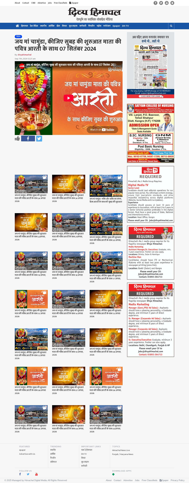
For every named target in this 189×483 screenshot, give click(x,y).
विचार (64, 26)
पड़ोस (99, 26)
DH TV (125, 26)
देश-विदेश (34, 26)
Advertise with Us (27, 454)
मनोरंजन (107, 26)
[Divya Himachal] (94, 14)
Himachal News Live (121, 450)
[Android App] (172, 3)
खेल (58, 26)
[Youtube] (167, 3)
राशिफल (53, 462)
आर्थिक (51, 26)
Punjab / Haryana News (122, 454)
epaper (22, 450)
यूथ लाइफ (73, 26)
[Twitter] (161, 3)
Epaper (75, 3)
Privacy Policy (178, 480)
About (17, 3)
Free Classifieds (60, 3)
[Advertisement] (70, 150)
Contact (25, 3)
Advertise (42, 3)
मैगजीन (91, 26)
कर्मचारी (82, 26)
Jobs (50, 3)
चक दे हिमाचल (86, 450)
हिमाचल (24, 26)
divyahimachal (24, 55)
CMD (33, 3)
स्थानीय (43, 26)
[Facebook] (155, 3)
